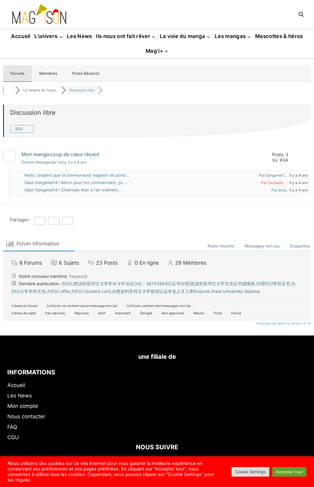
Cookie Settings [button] (250, 471)
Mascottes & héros (279, 36)
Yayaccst (78, 276)
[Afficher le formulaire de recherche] (301, 14)
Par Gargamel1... (273, 175)
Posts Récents (85, 73)
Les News (79, 36)
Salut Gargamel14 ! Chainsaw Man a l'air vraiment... (73, 189)
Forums (17, 73)
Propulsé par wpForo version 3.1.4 (283, 323)
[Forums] (9, 90)
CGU (13, 437)
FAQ (12, 427)
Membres (48, 73)
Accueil (20, 36)
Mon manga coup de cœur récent (60, 154)
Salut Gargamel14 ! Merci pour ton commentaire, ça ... (76, 182)
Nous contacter (26, 416)
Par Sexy (279, 190)
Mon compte (22, 406)
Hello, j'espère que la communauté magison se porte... (77, 175)
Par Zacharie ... (274, 182)
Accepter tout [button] (289, 471)
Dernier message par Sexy (53, 162)
